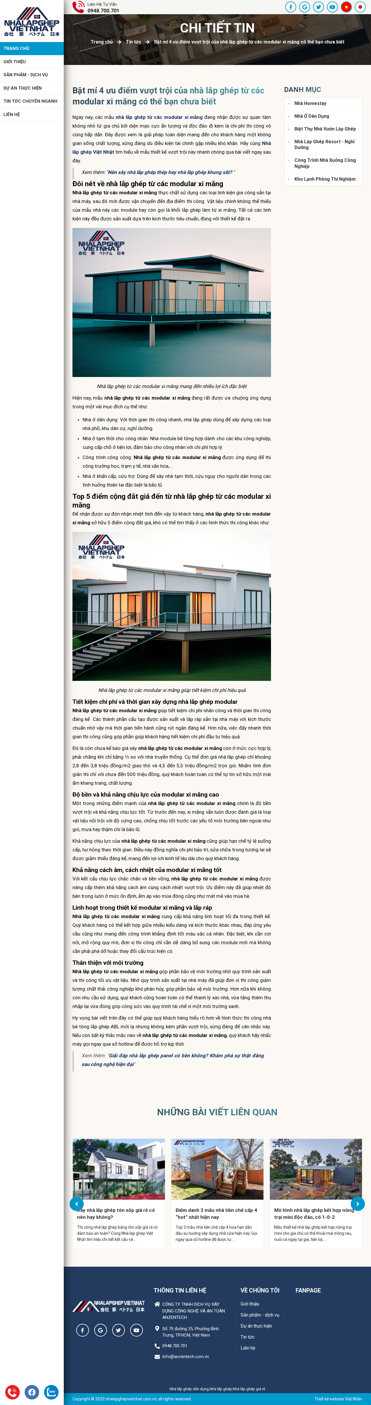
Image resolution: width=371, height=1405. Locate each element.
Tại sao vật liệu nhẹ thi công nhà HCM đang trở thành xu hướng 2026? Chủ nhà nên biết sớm (310, 1213)
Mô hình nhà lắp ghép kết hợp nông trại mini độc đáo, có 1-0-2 (215, 1213)
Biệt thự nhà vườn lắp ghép (325, 129)
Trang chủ (16, 48)
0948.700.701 (103, 11)
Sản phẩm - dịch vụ (25, 74)
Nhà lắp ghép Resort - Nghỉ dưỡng (324, 145)
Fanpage (308, 1290)
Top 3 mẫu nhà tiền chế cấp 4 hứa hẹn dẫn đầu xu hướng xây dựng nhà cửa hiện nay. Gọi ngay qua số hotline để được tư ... (118, 1233)
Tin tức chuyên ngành (30, 101)
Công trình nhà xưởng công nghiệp (325, 163)
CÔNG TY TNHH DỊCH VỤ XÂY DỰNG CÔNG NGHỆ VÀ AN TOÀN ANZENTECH (193, 1311)
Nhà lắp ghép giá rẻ (249, 1389)
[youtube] (332, 7)
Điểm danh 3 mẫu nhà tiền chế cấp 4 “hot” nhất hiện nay (118, 1213)
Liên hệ (11, 114)
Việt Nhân (353, 1399)
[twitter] (318, 7)
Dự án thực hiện (22, 88)
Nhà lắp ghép (221, 1389)
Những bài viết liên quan (217, 1112)
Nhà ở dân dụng (311, 116)
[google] (305, 7)
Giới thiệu (14, 61)
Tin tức (133, 42)
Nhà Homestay (310, 103)
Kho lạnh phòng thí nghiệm (325, 179)
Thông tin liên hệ (180, 1290)
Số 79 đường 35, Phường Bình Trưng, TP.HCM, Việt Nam (190, 1332)
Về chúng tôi (260, 1290)
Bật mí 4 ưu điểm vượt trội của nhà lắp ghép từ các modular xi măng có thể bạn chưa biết (249, 42)
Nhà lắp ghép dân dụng (189, 1389)
